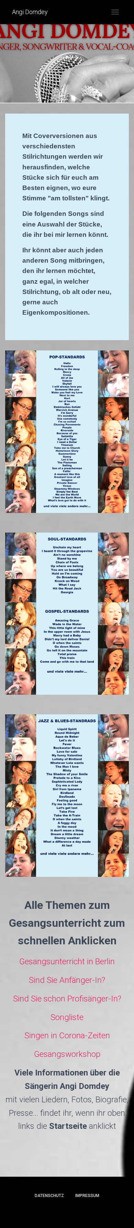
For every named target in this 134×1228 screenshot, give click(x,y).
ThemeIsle (91, 1211)
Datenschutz (49, 1195)
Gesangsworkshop (67, 1054)
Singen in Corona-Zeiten (67, 1035)
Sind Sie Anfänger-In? (67, 980)
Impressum (87, 1195)
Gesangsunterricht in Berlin (67, 961)
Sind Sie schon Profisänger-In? (67, 999)
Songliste (67, 1017)
